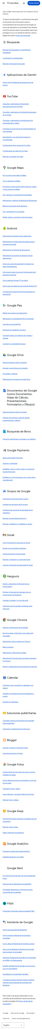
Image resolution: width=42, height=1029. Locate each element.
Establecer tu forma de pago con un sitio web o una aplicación (19, 478)
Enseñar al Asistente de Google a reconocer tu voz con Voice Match (19, 967)
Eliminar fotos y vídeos (11, 800)
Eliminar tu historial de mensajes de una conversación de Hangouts (17, 593)
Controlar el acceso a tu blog (13, 753)
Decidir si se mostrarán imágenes (14, 548)
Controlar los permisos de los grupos (15, 499)
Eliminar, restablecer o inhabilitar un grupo (17, 524)
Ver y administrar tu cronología (13, 212)
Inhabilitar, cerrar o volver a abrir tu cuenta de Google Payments (18, 470)
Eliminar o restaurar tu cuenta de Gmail (16, 559)
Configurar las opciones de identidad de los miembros (18, 511)
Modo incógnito (8, 647)
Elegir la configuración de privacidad (15, 628)
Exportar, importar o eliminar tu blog (15, 748)
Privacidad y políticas (10, 374)
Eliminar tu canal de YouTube (13, 157)
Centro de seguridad (23, 35)
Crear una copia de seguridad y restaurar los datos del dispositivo (18, 265)
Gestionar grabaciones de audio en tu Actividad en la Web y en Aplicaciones (19, 959)
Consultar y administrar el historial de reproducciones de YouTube (16, 105)
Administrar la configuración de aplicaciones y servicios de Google (19, 243)
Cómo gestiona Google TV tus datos (15, 280)
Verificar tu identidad (10, 463)
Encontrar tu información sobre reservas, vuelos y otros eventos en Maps (20, 188)
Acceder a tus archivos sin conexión (15, 368)
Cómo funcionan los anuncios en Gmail (16, 543)
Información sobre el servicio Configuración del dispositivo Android (19, 273)
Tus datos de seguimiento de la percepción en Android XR (19, 293)
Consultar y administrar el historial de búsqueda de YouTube (19, 113)
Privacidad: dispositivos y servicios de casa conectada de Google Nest (17, 891)
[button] (3, 3)
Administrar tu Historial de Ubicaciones (16, 250)
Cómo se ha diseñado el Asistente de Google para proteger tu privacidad (18, 951)
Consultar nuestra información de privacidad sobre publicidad (18, 722)
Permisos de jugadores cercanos (14, 330)
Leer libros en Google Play (12, 324)
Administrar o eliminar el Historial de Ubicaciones (20, 200)
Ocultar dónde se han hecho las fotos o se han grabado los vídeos (19, 773)
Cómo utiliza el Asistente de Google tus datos (19, 944)
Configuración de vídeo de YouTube (15, 151)
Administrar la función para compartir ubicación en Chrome (19, 659)
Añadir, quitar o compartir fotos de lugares (17, 217)
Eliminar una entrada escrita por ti (14, 518)
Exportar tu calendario (10, 702)
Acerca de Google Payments (13, 458)
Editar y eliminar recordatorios (13, 833)
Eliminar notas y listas (10, 827)
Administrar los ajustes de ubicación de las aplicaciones (18, 257)
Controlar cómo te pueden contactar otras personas (17, 607)
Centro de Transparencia (21, 1018)
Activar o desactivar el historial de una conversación (16, 585)
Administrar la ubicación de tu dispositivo (17, 236)
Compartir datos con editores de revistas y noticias (17, 337)
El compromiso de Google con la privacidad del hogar (19, 877)
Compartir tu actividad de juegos (14, 344)
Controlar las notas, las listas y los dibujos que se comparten (20, 820)
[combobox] (13, 1025)
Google (5, 1013)
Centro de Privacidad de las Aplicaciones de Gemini (18, 84)
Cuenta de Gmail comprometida (14, 554)
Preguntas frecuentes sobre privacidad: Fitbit (18, 911)
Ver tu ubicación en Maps (11, 181)
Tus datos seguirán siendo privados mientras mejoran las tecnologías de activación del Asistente (18, 982)
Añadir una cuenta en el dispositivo (15, 313)
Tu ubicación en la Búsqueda (13, 58)
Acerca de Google (17, 1013)
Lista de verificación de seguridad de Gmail (18, 565)
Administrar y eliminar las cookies (14, 653)
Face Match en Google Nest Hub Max (15, 974)
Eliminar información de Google (14, 64)
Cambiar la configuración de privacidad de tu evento (18, 695)
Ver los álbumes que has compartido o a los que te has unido (19, 782)
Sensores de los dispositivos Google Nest (17, 884)
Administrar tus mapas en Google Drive (16, 379)
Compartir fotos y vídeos (11, 789)
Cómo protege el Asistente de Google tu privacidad (17, 937)
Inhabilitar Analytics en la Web (13, 857)
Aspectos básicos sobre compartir (15, 362)
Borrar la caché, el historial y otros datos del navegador (18, 634)
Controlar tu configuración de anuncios (16, 729)
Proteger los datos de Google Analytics (16, 851)
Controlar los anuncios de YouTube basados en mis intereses (19, 130)
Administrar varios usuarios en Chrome (16, 641)
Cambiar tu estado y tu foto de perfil (15, 600)
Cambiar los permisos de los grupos (15, 504)
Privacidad (30, 1013)
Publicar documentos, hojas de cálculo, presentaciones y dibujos (16, 419)
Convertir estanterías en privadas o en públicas (19, 439)
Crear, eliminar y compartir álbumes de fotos (18, 794)
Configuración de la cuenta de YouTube (16, 145)
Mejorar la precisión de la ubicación (15, 206)
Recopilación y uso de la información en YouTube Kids (16, 138)
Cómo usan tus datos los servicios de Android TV (20, 286)
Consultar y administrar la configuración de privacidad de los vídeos (18, 122)
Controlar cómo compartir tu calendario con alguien (18, 686)
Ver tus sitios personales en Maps (14, 175)
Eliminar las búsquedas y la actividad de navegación (16, 51)
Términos (6, 1018)
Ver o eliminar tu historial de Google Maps (17, 195)
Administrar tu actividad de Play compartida (18, 319)
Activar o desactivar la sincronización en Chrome (20, 667)
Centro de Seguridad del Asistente (15, 930)
